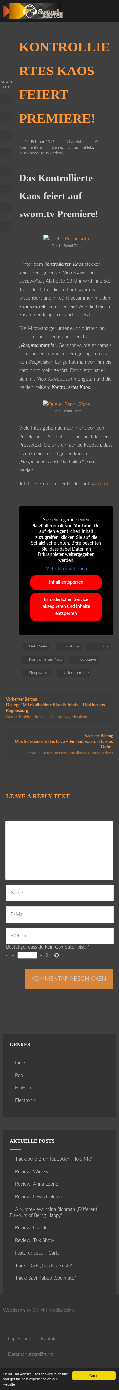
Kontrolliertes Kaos (45, 659)
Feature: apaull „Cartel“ (38, 1253)
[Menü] (107, 13)
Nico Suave (86, 659)
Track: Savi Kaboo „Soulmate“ (45, 1278)
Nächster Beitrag (64, 741)
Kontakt (49, 1338)
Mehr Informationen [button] (66, 569)
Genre (57, 147)
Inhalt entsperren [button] (66, 582)
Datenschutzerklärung (30, 1354)
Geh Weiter (39, 646)
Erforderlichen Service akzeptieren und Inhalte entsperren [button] (66, 607)
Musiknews (29, 153)
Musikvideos (52, 153)
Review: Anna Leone (36, 1184)
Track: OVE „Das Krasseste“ (44, 1265)
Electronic (25, 1100)
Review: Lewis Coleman (39, 1196)
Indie (20, 1062)
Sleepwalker (39, 673)
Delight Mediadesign (53, 1310)
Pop (19, 1075)
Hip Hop (100, 646)
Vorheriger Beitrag (55, 705)
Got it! (94, 1375)
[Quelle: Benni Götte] (67, 238)
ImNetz (87, 147)
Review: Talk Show (34, 1240)
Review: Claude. (32, 1227)
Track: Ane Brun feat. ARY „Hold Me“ (54, 1159)
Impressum (19, 1338)
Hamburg (71, 646)
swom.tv (99, 483)
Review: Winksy (32, 1171)
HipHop (71, 147)
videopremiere (76, 673)
